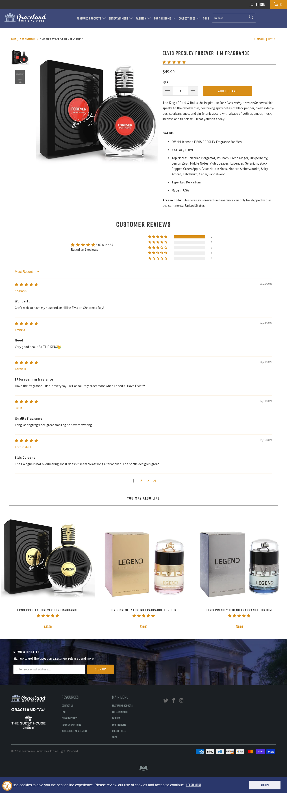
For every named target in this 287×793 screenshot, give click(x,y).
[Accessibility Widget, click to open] (7, 786)
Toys (206, 18)
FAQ (63, 712)
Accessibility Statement (74, 731)
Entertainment (119, 18)
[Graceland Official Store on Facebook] (173, 700)
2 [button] (141, 480)
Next (270, 39)
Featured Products (89, 18)
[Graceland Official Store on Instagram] (181, 700)
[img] (26, 284)
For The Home (163, 18)
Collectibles (187, 18)
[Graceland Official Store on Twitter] (166, 700)
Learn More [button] (193, 784)
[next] (151, 110)
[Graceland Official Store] (25, 17)
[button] (174, 62)
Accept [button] (265, 785)
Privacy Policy (69, 718)
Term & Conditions (71, 725)
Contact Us (67, 705)
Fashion (141, 18)
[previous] (42, 110)
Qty (165, 82)
